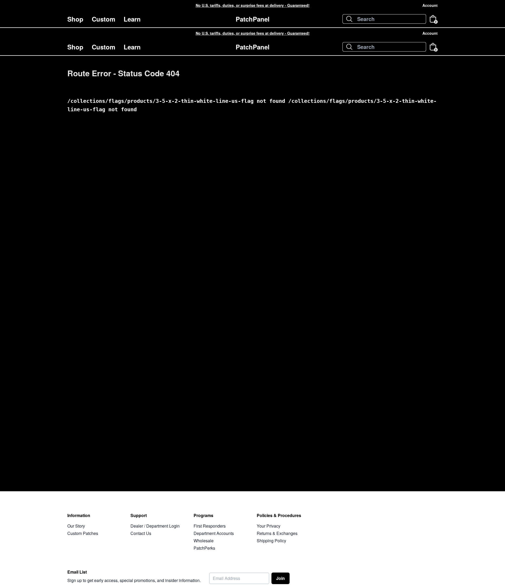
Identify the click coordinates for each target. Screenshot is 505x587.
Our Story (76, 526)
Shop (75, 18)
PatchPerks (204, 548)
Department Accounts (214, 533)
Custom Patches (82, 533)
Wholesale (204, 541)
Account (430, 5)
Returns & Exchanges (277, 533)
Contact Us (140, 533)
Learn (132, 18)
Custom (103, 18)
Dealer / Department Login (155, 526)
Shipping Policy (271, 541)
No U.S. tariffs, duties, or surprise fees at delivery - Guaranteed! (253, 5)
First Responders (210, 526)
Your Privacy (268, 526)
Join (280, 578)
